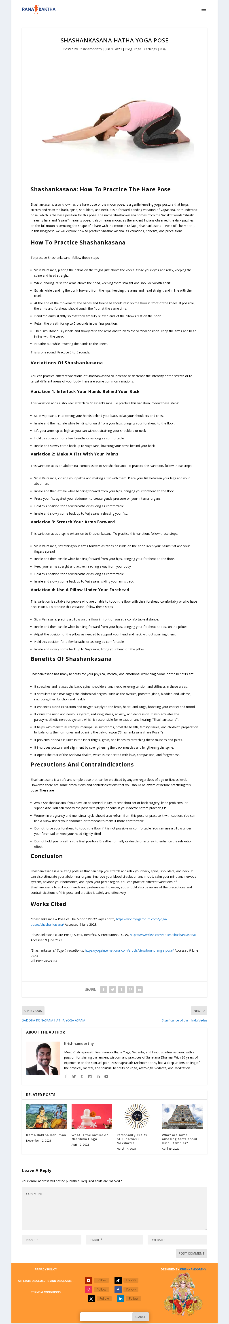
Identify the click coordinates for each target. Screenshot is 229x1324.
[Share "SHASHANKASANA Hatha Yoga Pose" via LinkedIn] (139, 989)
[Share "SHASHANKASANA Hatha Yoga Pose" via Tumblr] (121, 989)
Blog (128, 49)
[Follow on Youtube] (88, 1280)
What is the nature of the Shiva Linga (90, 1137)
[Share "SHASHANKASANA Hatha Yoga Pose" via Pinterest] (130, 989)
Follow (101, 1280)
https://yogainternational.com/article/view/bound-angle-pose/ (129, 950)
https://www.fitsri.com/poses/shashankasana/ (163, 935)
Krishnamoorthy (90, 49)
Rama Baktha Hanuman (46, 1135)
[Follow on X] (91, 1298)
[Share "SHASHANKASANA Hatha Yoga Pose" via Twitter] (112, 989)
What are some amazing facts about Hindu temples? (180, 1139)
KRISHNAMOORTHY (193, 1269)
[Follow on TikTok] (118, 1280)
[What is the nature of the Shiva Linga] (92, 1116)
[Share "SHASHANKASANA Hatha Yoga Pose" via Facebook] (103, 989)
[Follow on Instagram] (88, 1289)
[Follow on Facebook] (118, 1289)
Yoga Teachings (145, 49)
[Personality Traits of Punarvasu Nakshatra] (137, 1116)
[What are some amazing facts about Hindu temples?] (182, 1116)
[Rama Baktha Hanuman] (46, 1116)
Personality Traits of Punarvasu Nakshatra (132, 1139)
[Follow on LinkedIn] (120, 1298)
